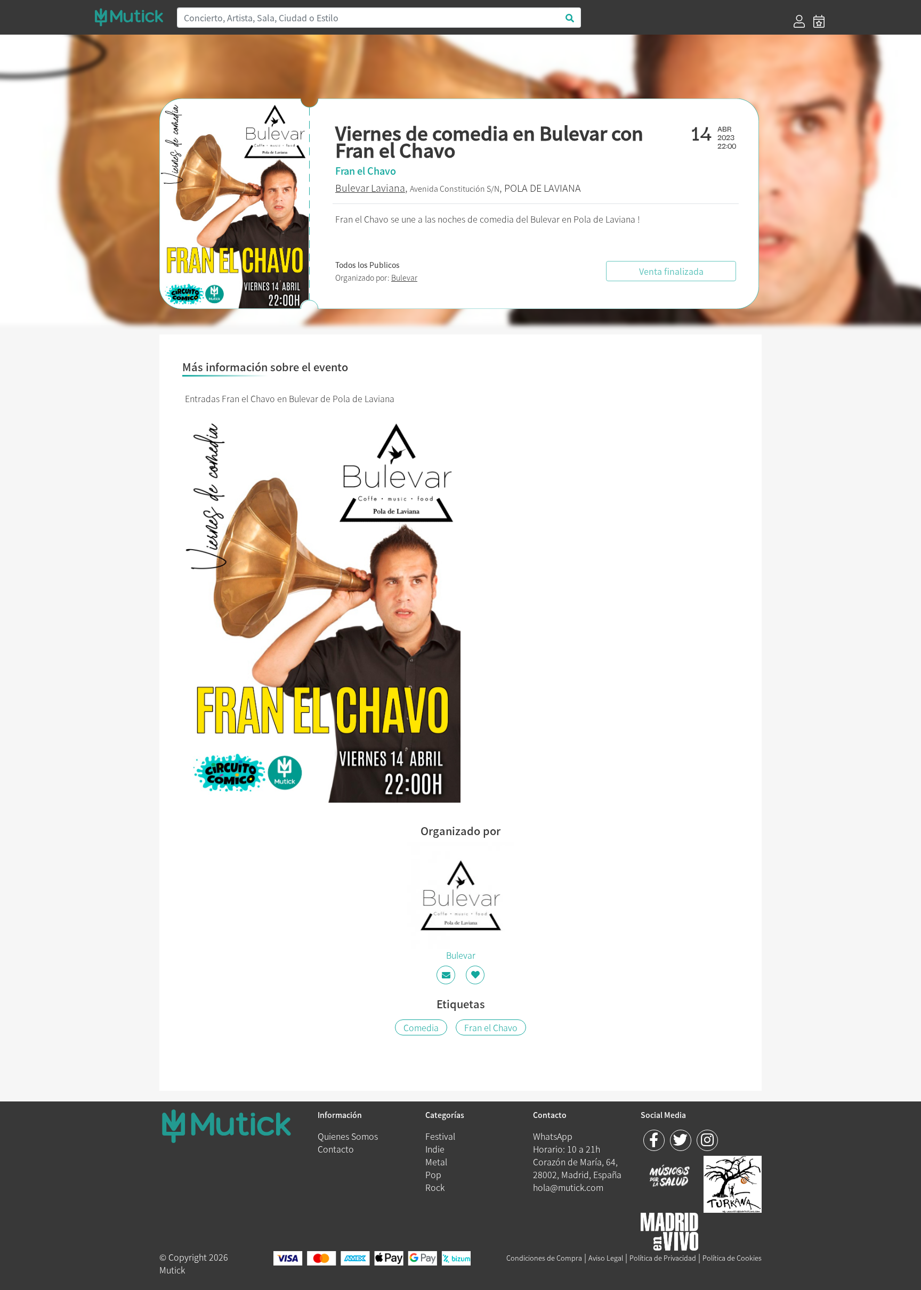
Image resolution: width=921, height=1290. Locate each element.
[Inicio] (129, 17)
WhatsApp (552, 1136)
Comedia (421, 1027)
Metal (436, 1161)
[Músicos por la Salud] (670, 1176)
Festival (440, 1136)
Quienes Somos (348, 1136)
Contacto (336, 1148)
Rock (435, 1187)
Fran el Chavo (491, 1027)
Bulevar (404, 277)
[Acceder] (799, 21)
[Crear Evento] (819, 21)
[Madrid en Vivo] (733, 1182)
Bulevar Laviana (370, 188)
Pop (433, 1174)
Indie (435, 1148)
